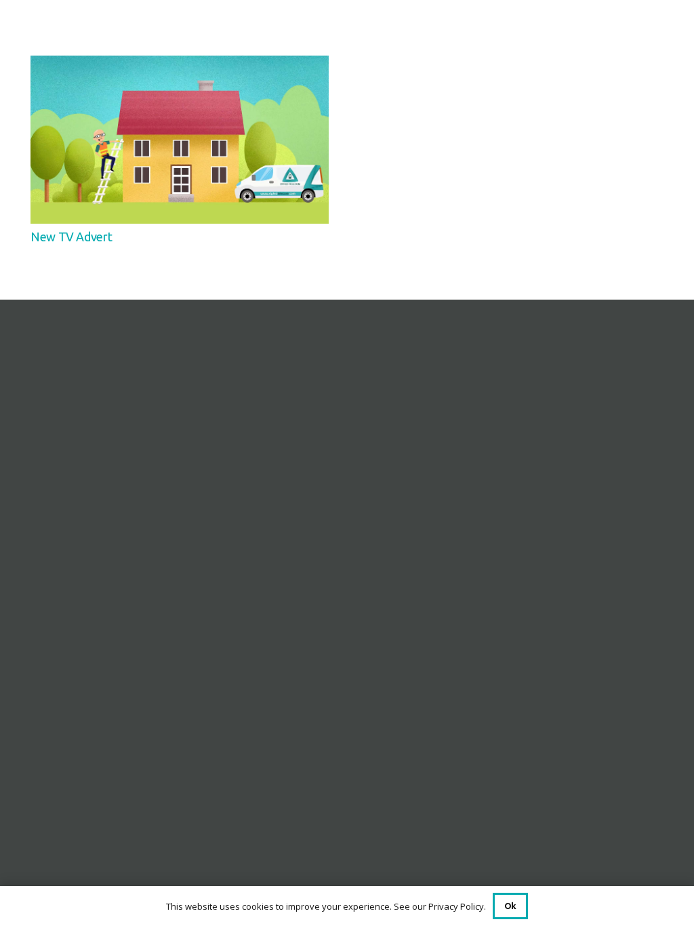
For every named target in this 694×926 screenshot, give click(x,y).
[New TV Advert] (179, 66)
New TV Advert (71, 236)
